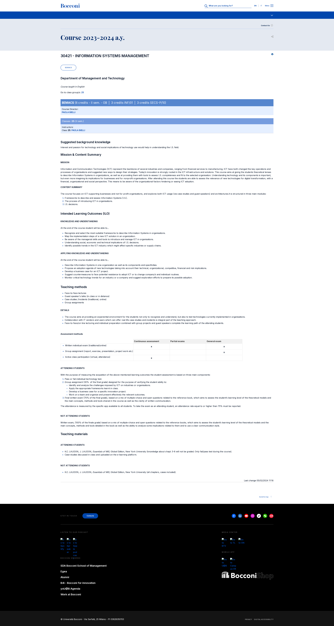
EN (255, 6)
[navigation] (167, 15)
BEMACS (68, 68)
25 (82, 92)
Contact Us (265, 25)
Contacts (90, 516)
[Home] (70, 5)
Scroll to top (264, 497)
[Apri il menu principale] (271, 6)
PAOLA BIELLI (68, 112)
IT (261, 6)
